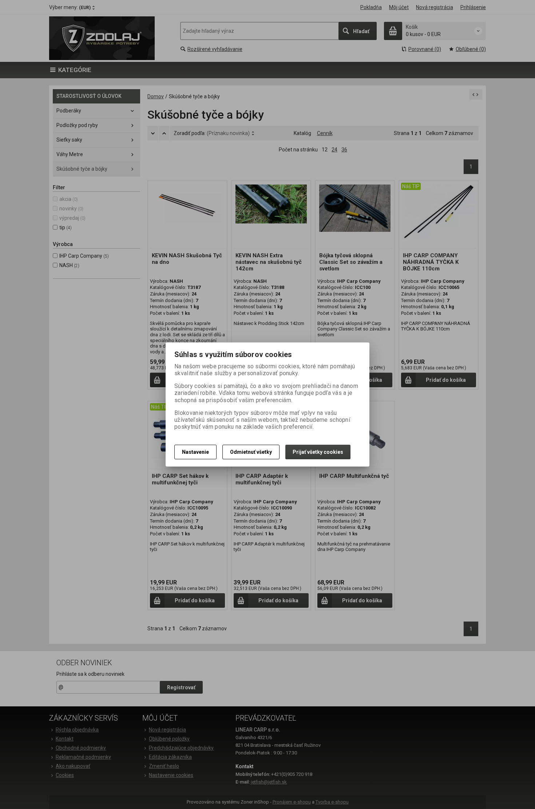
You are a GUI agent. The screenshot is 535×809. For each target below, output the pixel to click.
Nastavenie (195, 452)
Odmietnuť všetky (251, 452)
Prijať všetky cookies (318, 452)
